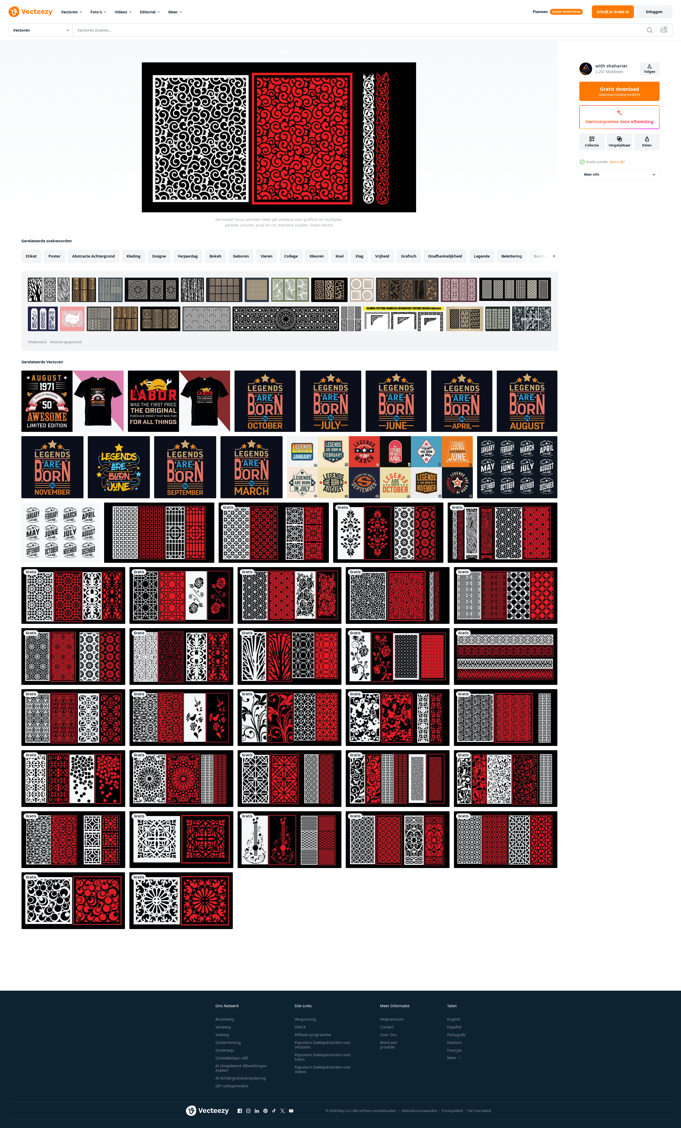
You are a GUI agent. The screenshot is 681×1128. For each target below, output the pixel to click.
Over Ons (388, 1034)
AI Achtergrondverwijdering (240, 1078)
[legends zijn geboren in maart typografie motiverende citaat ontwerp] (251, 467)
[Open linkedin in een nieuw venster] (257, 1110)
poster (54, 256)
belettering (511, 256)
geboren (241, 256)
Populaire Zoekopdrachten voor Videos (323, 1069)
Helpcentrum (392, 1019)
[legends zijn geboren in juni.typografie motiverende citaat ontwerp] (119, 467)
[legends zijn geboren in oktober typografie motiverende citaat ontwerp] (265, 401)
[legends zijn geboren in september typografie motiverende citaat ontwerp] (185, 467)
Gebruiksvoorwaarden (419, 1110)
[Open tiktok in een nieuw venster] (274, 1110)
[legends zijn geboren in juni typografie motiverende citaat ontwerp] (396, 401)
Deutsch (454, 1042)
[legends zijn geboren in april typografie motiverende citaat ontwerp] (461, 401)
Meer (173, 11)
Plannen (540, 11)
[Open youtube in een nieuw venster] (291, 1110)
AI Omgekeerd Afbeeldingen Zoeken (241, 1068)
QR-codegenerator (232, 1085)
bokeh (215, 256)
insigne (159, 256)
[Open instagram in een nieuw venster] (248, 1110)
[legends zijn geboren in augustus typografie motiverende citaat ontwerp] (527, 401)
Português (456, 1034)
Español (454, 1026)
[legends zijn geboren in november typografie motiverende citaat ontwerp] (52, 467)
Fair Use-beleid (479, 1110)
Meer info (591, 174)
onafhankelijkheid (445, 256)
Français (454, 1050)
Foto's (96, 11)
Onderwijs (224, 1050)
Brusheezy (224, 1019)
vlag (359, 256)
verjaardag (188, 256)
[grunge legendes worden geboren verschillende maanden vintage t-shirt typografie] (517, 467)
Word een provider (388, 1045)
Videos (121, 11)
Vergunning (305, 1019)
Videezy (222, 1034)
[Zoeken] (649, 30)
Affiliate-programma (313, 1034)
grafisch (408, 256)
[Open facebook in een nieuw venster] (240, 1110)
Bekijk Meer (532, 319)
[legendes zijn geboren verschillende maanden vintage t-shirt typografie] (60, 533)
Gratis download (619, 91)
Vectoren (69, 11)
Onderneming (228, 1042)
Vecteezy (223, 1026)
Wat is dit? (617, 162)
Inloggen (654, 11)
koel (340, 256)
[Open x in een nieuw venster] (282, 1110)
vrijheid (382, 256)
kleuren (317, 256)
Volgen (649, 71)
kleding (133, 256)
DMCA (300, 1026)
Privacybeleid (452, 1110)
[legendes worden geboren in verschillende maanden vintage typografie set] (380, 467)
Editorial (147, 11)
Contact (387, 1026)
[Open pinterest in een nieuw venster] (265, 1110)
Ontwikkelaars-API (231, 1058)
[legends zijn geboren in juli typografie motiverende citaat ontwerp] (330, 401)
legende (482, 256)
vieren (266, 256)
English (454, 1019)
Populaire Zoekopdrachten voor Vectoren (323, 1045)
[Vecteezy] (30, 11)
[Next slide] (549, 256)
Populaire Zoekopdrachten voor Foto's (323, 1057)
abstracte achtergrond (93, 256)
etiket (31, 256)
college (291, 256)
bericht (540, 256)
